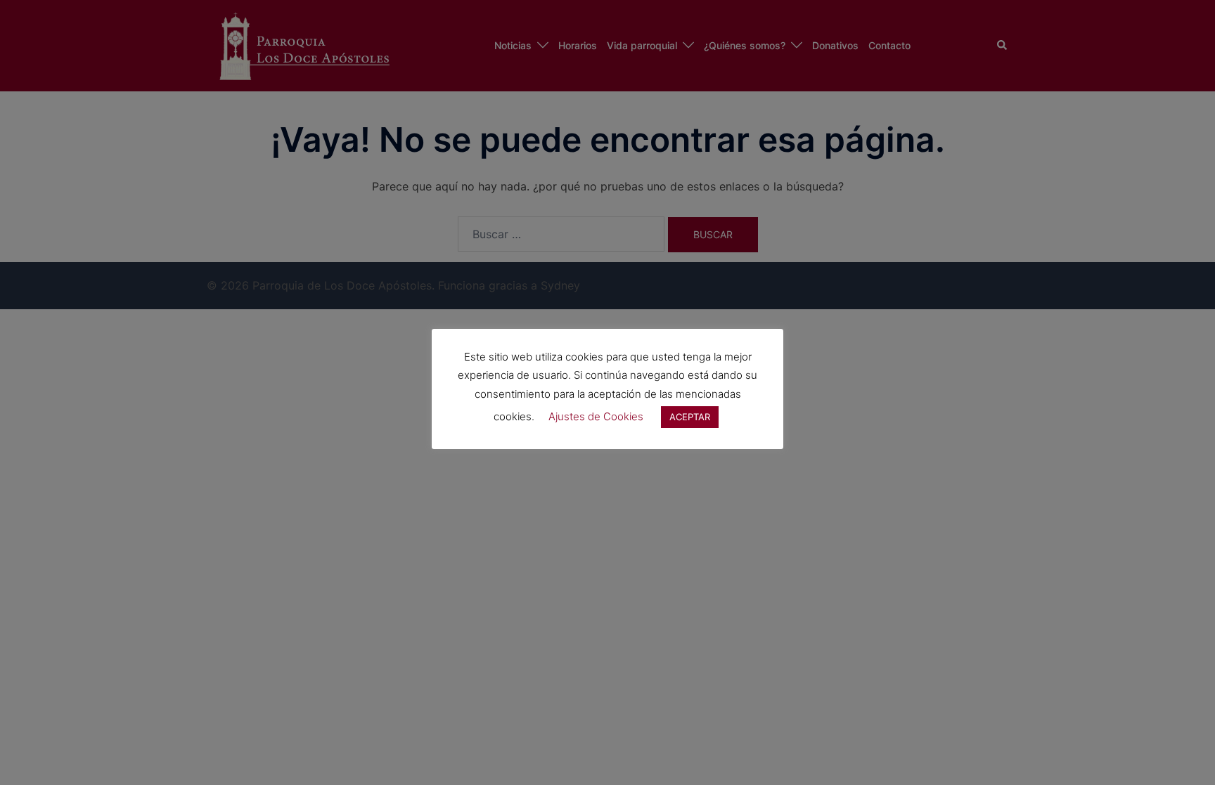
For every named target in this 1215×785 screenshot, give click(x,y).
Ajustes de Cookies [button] (595, 416)
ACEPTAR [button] (689, 416)
